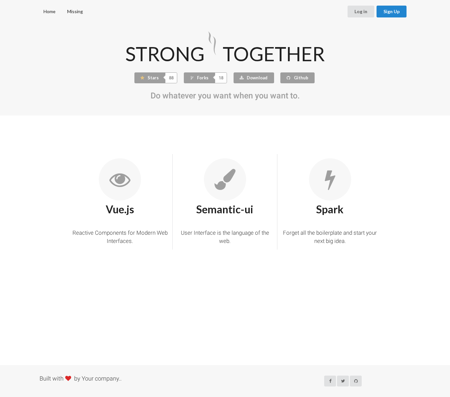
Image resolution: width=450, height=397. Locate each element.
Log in (360, 11)
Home (49, 11)
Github (300, 77)
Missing (75, 11)
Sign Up (391, 11)
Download (256, 77)
